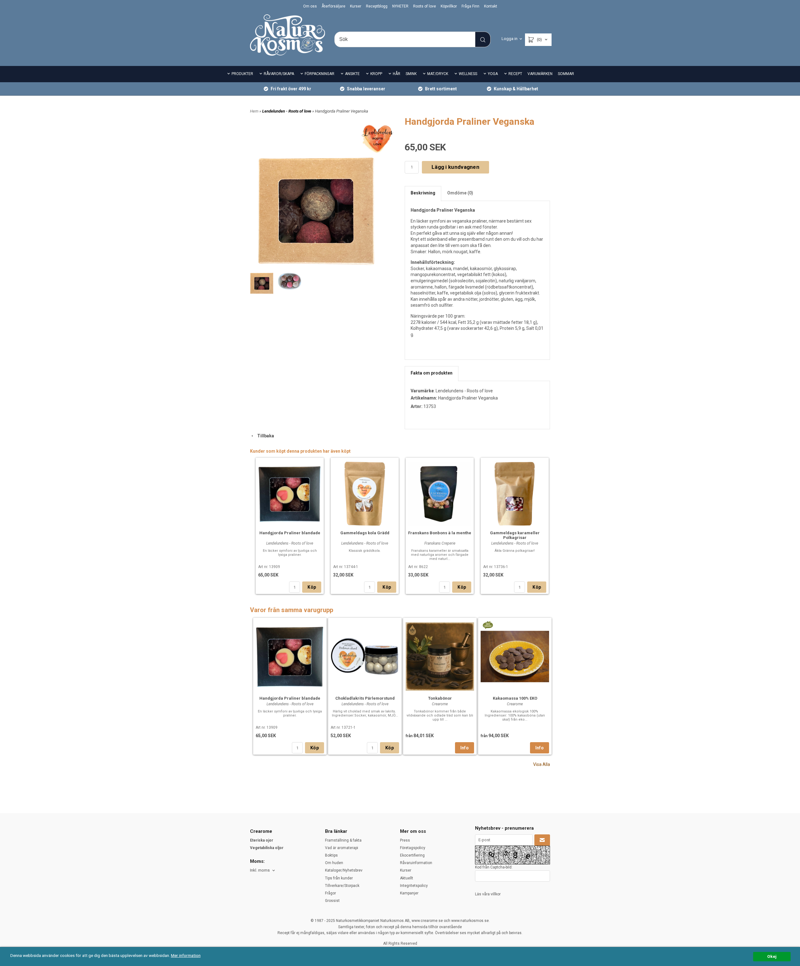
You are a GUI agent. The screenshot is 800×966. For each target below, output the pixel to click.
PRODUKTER (242, 74)
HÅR (396, 74)
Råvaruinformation (416, 863)
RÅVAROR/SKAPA (279, 74)
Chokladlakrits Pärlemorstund (365, 698)
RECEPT (515, 74)
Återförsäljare (333, 6)
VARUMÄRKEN (540, 74)
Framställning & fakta (343, 840)
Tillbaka (264, 435)
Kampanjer (409, 893)
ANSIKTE (352, 74)
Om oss (310, 6)
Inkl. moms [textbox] (260, 870)
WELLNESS (468, 74)
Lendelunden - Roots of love (287, 111)
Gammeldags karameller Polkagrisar (515, 535)
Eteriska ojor (261, 840)
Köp (312, 587)
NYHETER (400, 6)
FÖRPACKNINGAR (319, 74)
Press (405, 840)
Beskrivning (423, 192)
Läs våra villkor (488, 894)
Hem (254, 111)
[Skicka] (542, 840)
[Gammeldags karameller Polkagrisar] (514, 493)
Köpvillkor (449, 6)
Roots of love (424, 6)
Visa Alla (541, 764)
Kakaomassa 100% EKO (515, 698)
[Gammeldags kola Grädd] (364, 493)
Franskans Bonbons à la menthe (439, 533)
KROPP (376, 74)
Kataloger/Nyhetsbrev (343, 870)
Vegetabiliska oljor (266, 848)
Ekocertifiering (412, 855)
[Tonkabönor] (440, 655)
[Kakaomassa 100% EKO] (488, 624)
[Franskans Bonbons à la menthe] (439, 493)
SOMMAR (566, 74)
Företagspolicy (412, 848)
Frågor (330, 893)
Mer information (186, 955)
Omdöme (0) (460, 192)
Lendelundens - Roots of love (464, 390)
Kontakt (490, 6)
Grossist (332, 900)
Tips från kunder (339, 878)
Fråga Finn (470, 6)
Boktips (331, 855)
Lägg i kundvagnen (455, 167)
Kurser (355, 6)
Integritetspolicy (414, 885)
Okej (772, 956)
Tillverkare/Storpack (342, 885)
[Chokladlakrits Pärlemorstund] (365, 655)
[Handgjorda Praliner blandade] (289, 493)
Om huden (334, 863)
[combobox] (263, 870)
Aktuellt (406, 878)
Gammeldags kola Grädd (364, 533)
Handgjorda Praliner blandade (289, 533)
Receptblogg (377, 6)
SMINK (411, 74)
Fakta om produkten (431, 372)
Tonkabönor (440, 698)
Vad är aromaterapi (341, 848)
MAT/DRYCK (437, 74)
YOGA (493, 74)
